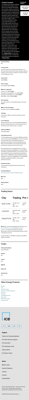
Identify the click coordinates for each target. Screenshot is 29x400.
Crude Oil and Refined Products (8, 290)
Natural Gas (3, 297)
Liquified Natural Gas (5, 295)
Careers (4, 375)
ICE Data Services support (9, 339)
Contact (4, 372)
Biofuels (3, 286)
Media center (6, 365)
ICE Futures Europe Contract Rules (8, 172)
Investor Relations (7, 368)
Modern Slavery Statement (15, 388)
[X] (4, 326)
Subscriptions (6, 350)
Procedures (20, 172)
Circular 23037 (4, 228)
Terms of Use (5, 388)
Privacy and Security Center (8, 386)
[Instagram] (19, 326)
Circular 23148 (11, 228)
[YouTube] (9, 326)
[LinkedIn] (14, 326)
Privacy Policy (7, 53)
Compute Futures (5, 289)
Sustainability (6, 378)
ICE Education (6, 343)
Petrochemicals (4, 300)
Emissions (3, 294)
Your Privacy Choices (20, 386)
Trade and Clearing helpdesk (10, 336)
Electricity (3, 292)
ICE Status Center (7, 353)
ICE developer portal (8, 346)
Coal (2, 287)
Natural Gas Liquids (5, 298)
